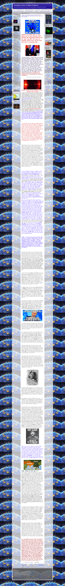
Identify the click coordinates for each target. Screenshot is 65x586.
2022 (47, 67)
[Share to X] (36, 562)
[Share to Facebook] (37, 562)
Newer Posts (23, 565)
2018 (47, 89)
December (48, 68)
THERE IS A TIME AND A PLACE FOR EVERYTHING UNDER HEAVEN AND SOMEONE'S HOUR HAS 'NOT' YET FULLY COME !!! (32, 16)
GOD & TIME (36, 11)
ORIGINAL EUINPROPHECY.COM (18, 11)
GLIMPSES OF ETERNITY (29, 11)
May (48, 76)
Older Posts (41, 565)
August (48, 73)
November (48, 69)
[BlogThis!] (35, 562)
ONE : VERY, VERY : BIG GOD (45, 9)
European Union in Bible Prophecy (26, 5)
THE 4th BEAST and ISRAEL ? (29, 9)
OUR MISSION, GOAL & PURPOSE (45, 11)
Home (14, 9)
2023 (47, 66)
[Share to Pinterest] (38, 562)
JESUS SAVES (37, 9)
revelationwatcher (17, 570)
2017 (47, 90)
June (48, 75)
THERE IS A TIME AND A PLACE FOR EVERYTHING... (49, 82)
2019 (47, 88)
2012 (47, 95)
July (48, 74)
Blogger (37, 578)
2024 (47, 65)
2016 (47, 91)
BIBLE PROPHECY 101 (20, 9)
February (48, 80)
